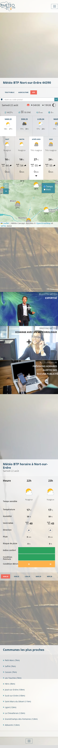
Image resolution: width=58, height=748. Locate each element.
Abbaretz (12, 725)
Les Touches (13, 678)
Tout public (9, 92)
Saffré (10, 666)
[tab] (5, 576)
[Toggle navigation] (54, 6)
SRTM (3, 226)
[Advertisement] (29, 45)
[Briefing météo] (29, 343)
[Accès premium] (29, 377)
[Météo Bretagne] (7, 6)
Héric (10, 683)
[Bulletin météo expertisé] (29, 309)
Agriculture (23, 92)
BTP (33, 92)
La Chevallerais (15, 713)
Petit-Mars (12, 660)
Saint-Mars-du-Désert (18, 701)
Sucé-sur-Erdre (15, 695)
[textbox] (31, 100)
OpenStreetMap (43, 223)
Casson (11, 672)
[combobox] (30, 99)
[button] (46, 211)
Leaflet (6, 223)
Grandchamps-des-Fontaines (21, 719)
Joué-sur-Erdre (15, 689)
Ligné (10, 707)
